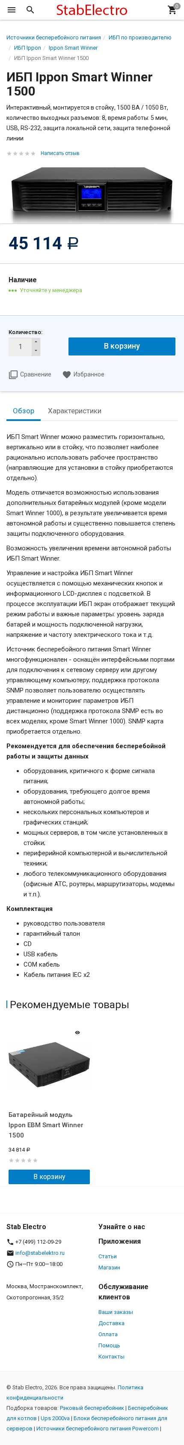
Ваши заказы (115, 1312)
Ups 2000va (55, 1418)
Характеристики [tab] (74, 410)
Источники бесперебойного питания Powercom (97, 1428)
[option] (49, 1103)
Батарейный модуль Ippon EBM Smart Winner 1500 (46, 1125)
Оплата (108, 1334)
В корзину (49, 1177)
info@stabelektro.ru (40, 1253)
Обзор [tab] (23, 410)
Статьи (107, 1256)
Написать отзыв (60, 153)
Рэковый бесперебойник (92, 1408)
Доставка (111, 1323)
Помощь (109, 1345)
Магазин (109, 1267)
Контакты (111, 1356)
